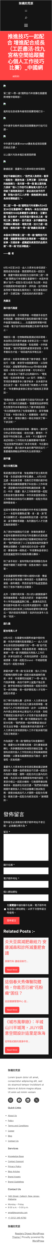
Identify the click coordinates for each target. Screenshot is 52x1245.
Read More (13, 970)
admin (16, 76)
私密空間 (40, 583)
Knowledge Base (16, 1156)
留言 (6, 831)
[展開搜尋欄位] (26, 17)
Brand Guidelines (16, 1181)
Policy (11, 1120)
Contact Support (16, 1161)
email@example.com (17, 1212)
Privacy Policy (14, 1166)
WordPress (38, 1240)
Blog (10, 1136)
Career (11, 1131)
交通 (5, 480)
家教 (33, 682)
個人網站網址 (10, 891)
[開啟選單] (26, 11)
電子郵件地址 (11, 878)
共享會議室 (9, 554)
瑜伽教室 (17, 601)
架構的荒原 (26, 3)
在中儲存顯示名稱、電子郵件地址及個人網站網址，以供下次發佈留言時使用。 (26, 909)
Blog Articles (14, 1171)
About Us (12, 1115)
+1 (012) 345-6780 (17, 1217)
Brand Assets (14, 1176)
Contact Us (13, 1141)
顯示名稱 (9, 864)
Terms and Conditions (18, 1125)
